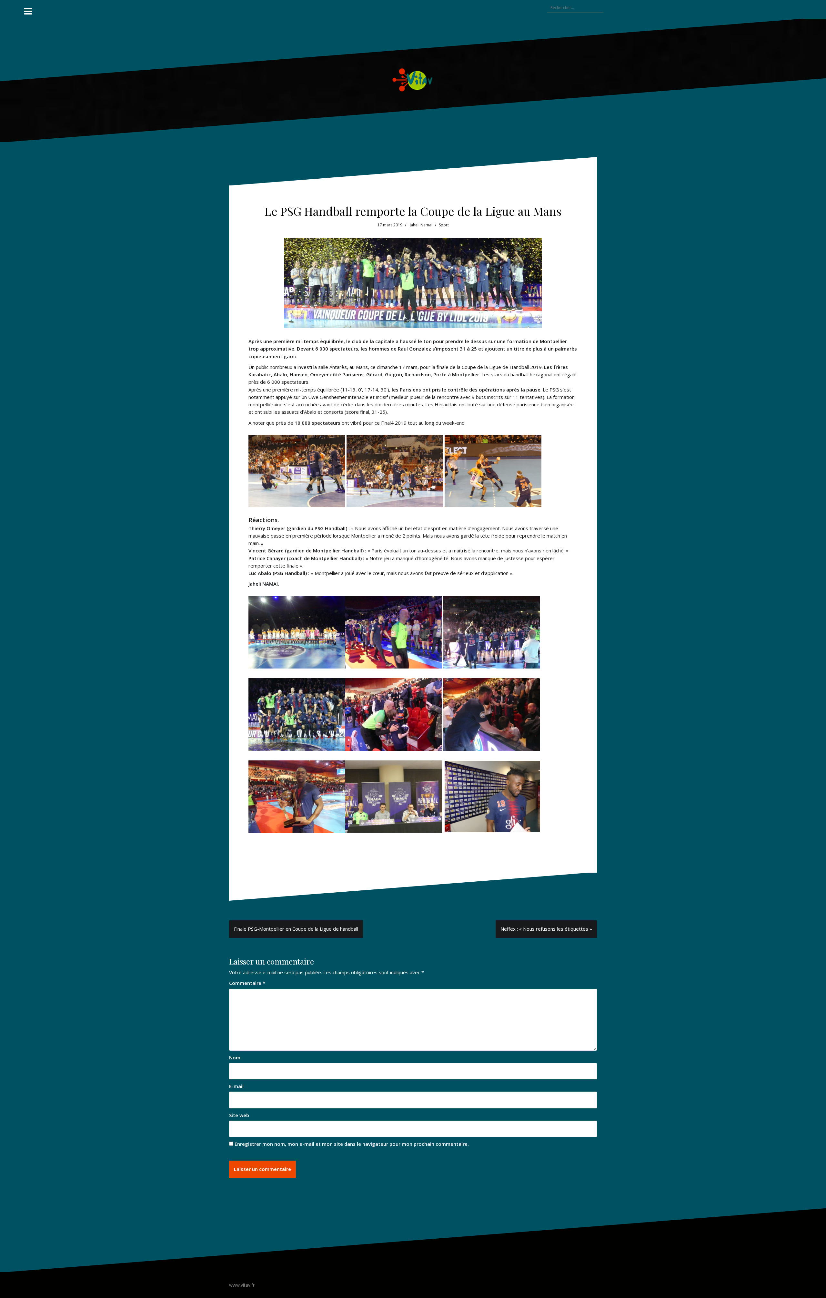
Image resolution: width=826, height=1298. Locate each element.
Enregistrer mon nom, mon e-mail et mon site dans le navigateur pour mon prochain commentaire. (352, 1144)
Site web (239, 1115)
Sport (444, 225)
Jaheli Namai (421, 225)
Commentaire (247, 983)
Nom (234, 1057)
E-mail (236, 1086)
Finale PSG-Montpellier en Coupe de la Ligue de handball (296, 929)
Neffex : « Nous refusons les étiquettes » (546, 929)
